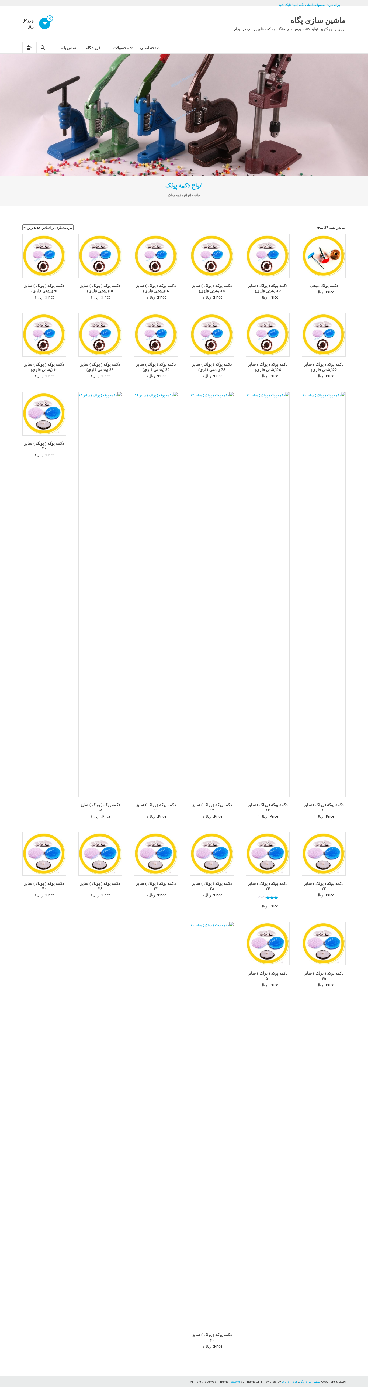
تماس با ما (68, 47)
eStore (235, 1381)
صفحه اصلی (150, 47)
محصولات (121, 47)
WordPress (289, 1381)
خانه (197, 195)
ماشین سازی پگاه (318, 20)
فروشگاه (93, 47)
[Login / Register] (29, 47)
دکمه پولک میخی (324, 285)
